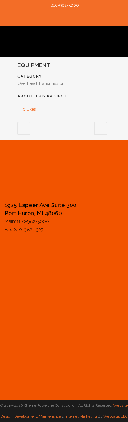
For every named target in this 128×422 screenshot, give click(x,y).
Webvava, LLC (115, 416)
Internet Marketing (80, 416)
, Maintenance (49, 416)
